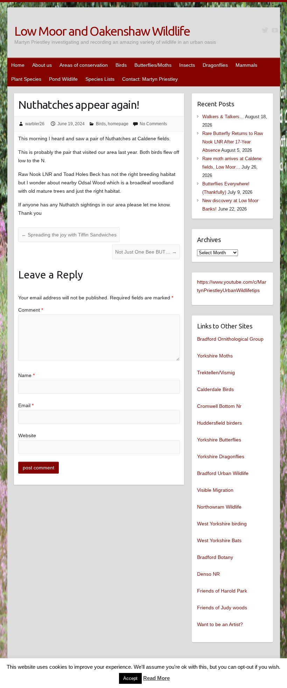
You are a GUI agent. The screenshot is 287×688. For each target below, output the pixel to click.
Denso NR (208, 574)
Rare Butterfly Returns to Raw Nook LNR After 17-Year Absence (232, 142)
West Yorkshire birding (222, 523)
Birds (121, 65)
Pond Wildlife (63, 79)
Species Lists (99, 79)
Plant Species (26, 79)
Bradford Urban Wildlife (222, 473)
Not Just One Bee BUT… (146, 252)
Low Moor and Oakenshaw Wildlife (102, 31)
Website (27, 435)
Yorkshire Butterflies (219, 439)
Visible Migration (215, 490)
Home (17, 65)
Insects (187, 65)
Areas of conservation (83, 65)
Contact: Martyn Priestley (150, 79)
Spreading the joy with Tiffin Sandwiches (69, 234)
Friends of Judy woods (222, 607)
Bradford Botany (215, 557)
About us (42, 65)
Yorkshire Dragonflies (220, 456)
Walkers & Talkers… (223, 116)
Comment (30, 310)
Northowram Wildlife (219, 507)
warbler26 (34, 123)
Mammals (246, 65)
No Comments (153, 123)
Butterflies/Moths (153, 65)
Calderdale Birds (215, 389)
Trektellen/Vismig (216, 372)
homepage (118, 123)
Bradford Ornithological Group (230, 339)
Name (26, 375)
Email (26, 405)
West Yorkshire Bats (219, 540)
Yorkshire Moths (215, 356)
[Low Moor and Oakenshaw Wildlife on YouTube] (275, 30)
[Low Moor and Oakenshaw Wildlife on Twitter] (265, 30)
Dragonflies (215, 65)
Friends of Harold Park (222, 591)
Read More (156, 678)
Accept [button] (130, 678)
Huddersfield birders (219, 423)
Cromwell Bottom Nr (219, 406)
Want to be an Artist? (220, 624)
